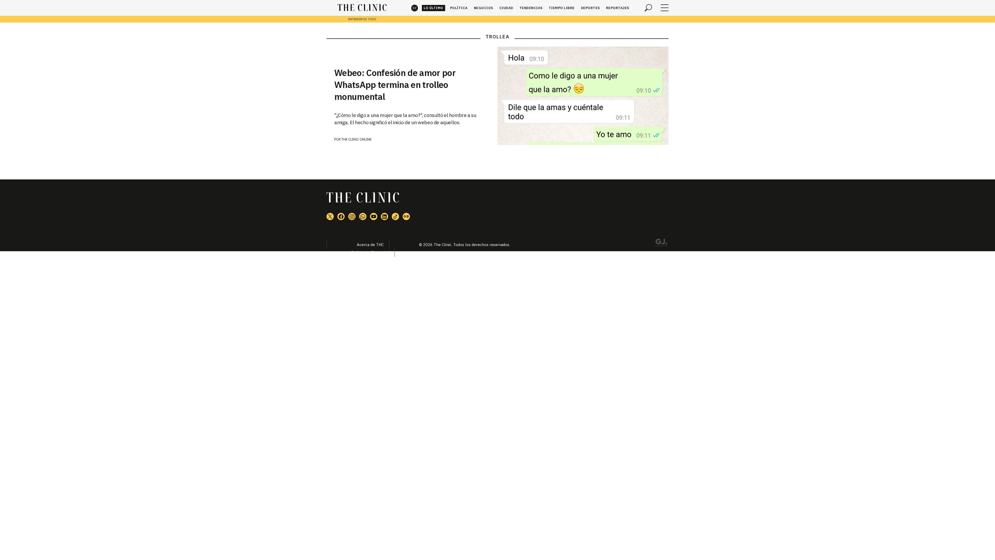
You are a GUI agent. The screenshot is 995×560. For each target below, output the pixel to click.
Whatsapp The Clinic (362, 216)
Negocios (483, 8)
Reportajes (617, 8)
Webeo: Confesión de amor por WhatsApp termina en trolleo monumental (395, 84)
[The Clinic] (362, 7)
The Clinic (414, 8)
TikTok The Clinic (395, 216)
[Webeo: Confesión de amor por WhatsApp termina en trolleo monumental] (583, 96)
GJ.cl (661, 243)
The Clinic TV (373, 216)
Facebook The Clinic (341, 216)
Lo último (433, 8)
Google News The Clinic (406, 216)
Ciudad (506, 8)
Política (459, 8)
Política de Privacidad (370, 252)
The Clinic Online (357, 139)
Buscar (648, 7)
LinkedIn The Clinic (384, 216)
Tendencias (531, 8)
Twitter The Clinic (330, 216)
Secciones (665, 7)
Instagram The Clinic (352, 216)
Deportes (590, 8)
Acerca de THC (370, 244)
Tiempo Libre (562, 8)
